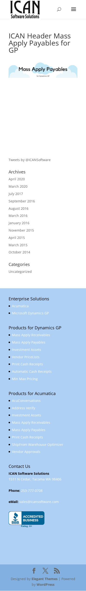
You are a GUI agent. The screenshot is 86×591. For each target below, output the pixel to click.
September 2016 (22, 201)
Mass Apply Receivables (31, 335)
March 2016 (18, 215)
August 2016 (18, 208)
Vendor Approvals (26, 451)
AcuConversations (26, 400)
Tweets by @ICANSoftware (30, 160)
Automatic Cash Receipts (32, 371)
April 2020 (17, 179)
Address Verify (23, 408)
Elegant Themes (45, 579)
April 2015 (17, 237)
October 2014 (19, 252)
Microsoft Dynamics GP (30, 313)
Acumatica (20, 306)
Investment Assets (26, 349)
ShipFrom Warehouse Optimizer (37, 444)
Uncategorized (20, 271)
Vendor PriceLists (25, 357)
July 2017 (16, 193)
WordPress (45, 584)
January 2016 (19, 223)
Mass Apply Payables (28, 342)
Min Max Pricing (25, 379)
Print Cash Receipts (27, 364)
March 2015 (18, 245)
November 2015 (21, 230)
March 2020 (18, 186)
